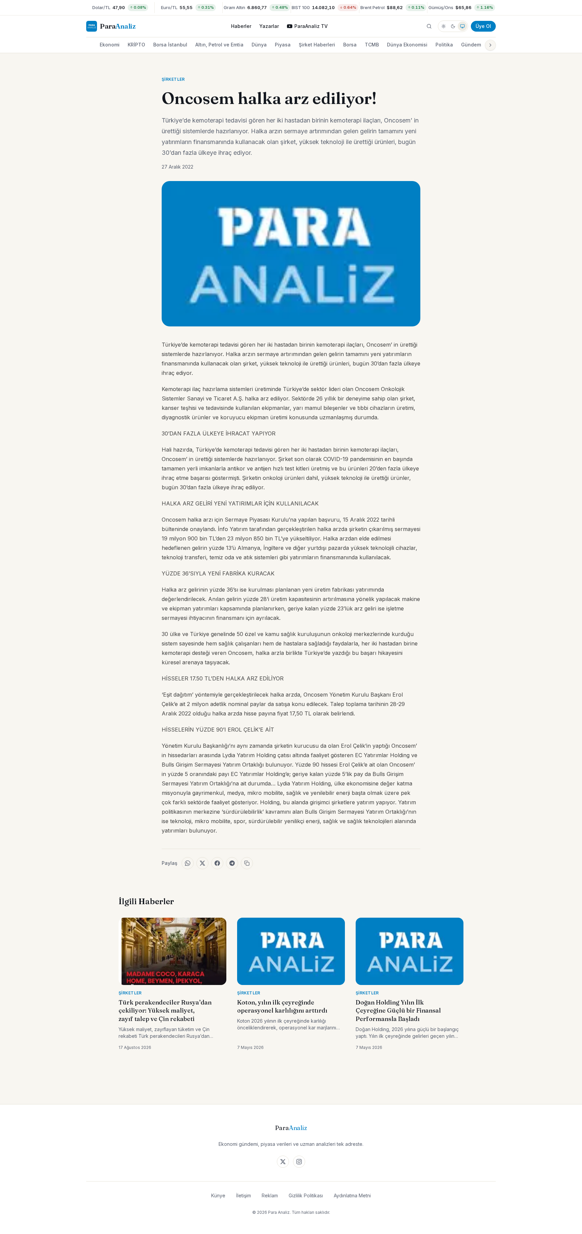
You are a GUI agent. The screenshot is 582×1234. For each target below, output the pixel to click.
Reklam (270, 1195)
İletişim (243, 1195)
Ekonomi (110, 44)
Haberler (241, 26)
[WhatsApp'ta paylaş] (188, 863)
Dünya (259, 44)
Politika (444, 44)
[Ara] (429, 26)
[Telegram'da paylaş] (232, 863)
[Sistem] (462, 26)
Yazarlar (269, 26)
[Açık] (443, 26)
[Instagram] (299, 1162)
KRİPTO (136, 44)
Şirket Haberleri (317, 44)
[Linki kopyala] (247, 863)
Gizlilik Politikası (306, 1195)
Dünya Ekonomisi (407, 44)
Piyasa (283, 44)
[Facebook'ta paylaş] (217, 863)
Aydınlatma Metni (352, 1195)
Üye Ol (483, 26)
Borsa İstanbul (170, 44)
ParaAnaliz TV (311, 26)
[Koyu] (453, 26)
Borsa (350, 44)
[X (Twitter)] (283, 1162)
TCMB (372, 44)
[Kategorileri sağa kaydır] (490, 45)
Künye (218, 1195)
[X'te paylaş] (202, 863)
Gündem (471, 44)
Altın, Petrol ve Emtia (219, 44)
